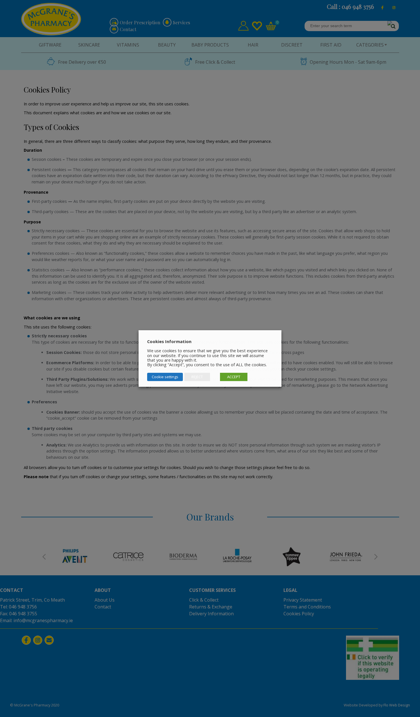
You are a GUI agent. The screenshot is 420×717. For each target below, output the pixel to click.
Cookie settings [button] (165, 376)
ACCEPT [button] (233, 376)
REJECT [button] (197, 376)
